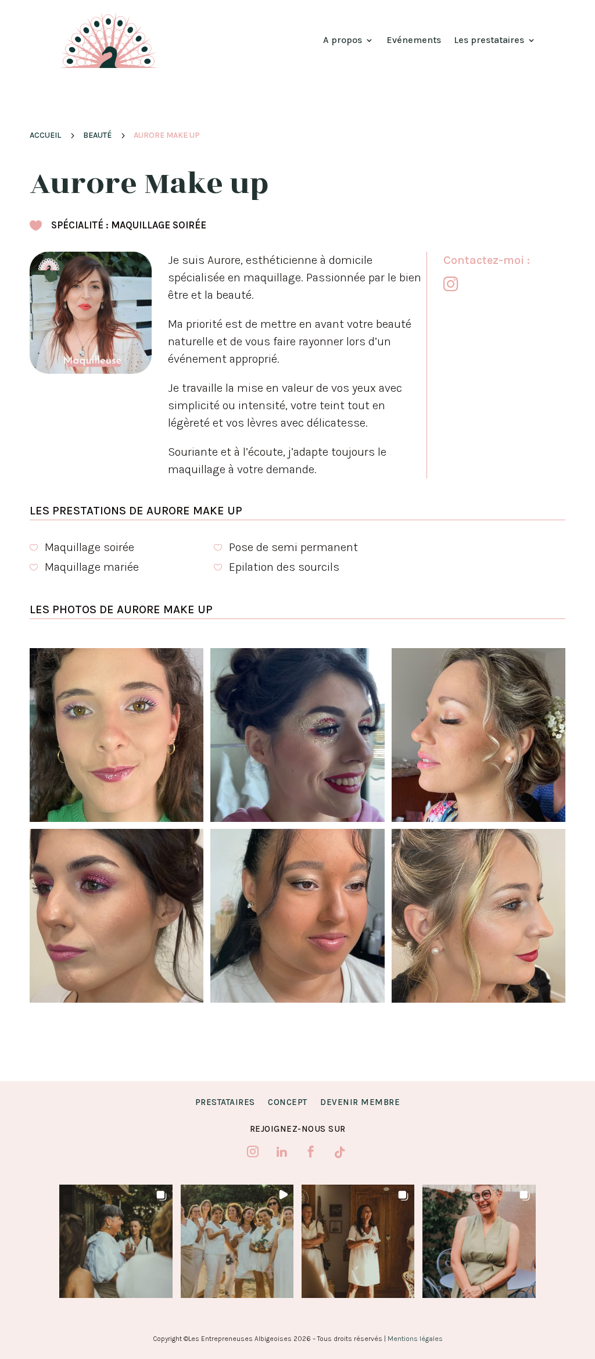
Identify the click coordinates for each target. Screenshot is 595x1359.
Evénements (413, 39)
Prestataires (225, 1102)
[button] (115, 1241)
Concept (287, 1102)
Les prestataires (489, 39)
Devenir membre (360, 1102)
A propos (342, 39)
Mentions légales (415, 1339)
